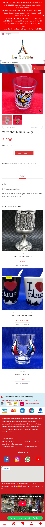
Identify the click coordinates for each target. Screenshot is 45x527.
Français (7, 34)
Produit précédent (11, 127)
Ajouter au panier (24, 153)
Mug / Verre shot (25, 163)
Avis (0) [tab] (22, 176)
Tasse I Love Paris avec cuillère (22, 315)
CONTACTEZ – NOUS (32, 441)
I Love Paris (16, 313)
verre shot (34, 163)
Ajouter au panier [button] (22, 265)
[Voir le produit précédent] (3, 127)
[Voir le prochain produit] (41, 127)
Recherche (38, 68)
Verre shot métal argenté (23, 256)
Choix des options (22, 324)
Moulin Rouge (14, 163)
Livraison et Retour (8, 447)
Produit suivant (35, 127)
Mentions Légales (8, 441)
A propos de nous (31, 446)
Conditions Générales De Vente (12, 444)
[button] (40, 94)
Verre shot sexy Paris (22, 374)
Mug (21, 313)
